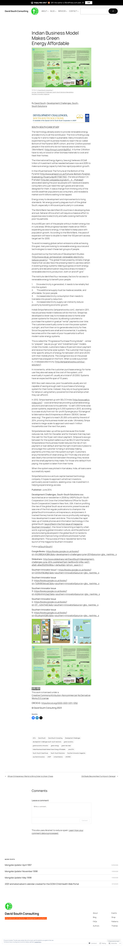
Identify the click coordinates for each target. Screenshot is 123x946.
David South (40, 103)
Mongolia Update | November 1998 (21, 871)
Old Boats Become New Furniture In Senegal (98, 776)
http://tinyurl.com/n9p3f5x (57, 149)
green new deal (66, 745)
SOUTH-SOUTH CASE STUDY (45, 127)
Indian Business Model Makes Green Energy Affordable (49, 749)
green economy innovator (40, 745)
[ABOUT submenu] (48, 11)
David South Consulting (16, 11)
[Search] (113, 11)
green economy (68, 742)
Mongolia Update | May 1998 (18, 877)
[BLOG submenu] (55, 11)
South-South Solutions (58, 753)
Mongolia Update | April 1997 (18, 865)
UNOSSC (68, 757)
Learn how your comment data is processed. (57, 832)
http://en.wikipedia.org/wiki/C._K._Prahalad (62, 179)
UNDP (49, 757)
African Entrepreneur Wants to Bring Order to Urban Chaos (30, 776)
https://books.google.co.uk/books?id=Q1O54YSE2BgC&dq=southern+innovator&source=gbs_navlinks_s (65, 571)
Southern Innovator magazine (40, 94)
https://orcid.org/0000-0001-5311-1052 (59, 703)
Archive (34, 92)
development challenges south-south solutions (47, 742)
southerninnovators (39, 757)
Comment (85, 820)
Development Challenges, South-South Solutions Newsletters (55, 92)
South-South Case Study (40, 753)
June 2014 (71, 749)
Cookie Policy (37, 942)
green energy (55, 745)
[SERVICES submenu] (66, 11)
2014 (34, 738)
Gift (88, 2)
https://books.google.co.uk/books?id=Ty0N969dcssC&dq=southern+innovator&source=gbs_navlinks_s (65, 582)
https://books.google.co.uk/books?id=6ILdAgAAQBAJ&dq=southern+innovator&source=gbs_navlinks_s (65, 614)
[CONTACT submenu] (78, 11)
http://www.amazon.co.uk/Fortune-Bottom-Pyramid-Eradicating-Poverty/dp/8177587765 (61, 175)
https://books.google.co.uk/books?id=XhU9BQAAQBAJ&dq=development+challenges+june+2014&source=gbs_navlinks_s (74, 553)
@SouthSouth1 (45, 546)
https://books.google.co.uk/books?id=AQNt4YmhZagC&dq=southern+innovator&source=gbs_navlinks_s (66, 593)
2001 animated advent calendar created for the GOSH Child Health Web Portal (42, 884)
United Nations (58, 757)
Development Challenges (72, 738)
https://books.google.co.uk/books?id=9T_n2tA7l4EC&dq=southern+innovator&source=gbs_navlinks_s (65, 603)
